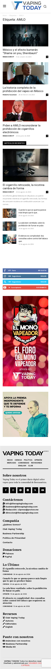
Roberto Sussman (10, 95)
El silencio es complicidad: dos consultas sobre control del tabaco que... (33, 238)
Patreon (9, 553)
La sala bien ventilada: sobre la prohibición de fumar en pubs (25, 589)
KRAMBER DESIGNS (37, 663)
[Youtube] (43, 490)
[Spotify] (20, 490)
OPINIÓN (6, 594)
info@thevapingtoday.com (19, 503)
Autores (9, 621)
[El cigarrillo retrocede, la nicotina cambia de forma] (25, 165)
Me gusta (42, 270)
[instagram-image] (10, 256)
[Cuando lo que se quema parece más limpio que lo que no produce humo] (9, 213)
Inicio (5, 15)
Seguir (43, 276)
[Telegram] (28, 490)
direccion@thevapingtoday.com (21, 513)
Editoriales (10, 624)
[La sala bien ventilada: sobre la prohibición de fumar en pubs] (9, 226)
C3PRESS (25, 665)
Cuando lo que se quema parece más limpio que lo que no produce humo (25, 579)
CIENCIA (6, 584)
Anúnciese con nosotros (17, 641)
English (9, 627)
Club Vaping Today (15, 618)
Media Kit (10, 647)
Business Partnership (16, 644)
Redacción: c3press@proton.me (21, 509)
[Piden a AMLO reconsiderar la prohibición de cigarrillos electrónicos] (25, 111)
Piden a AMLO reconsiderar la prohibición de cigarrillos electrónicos (21, 129)
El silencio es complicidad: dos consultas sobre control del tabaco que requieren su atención (24, 600)
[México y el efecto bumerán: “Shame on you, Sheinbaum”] (25, 35)
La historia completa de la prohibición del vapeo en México (23, 89)
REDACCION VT (8, 57)
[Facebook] (6, 490)
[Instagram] (13, 490)
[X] (35, 490)
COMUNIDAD (8, 574)
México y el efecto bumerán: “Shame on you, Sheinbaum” (20, 51)
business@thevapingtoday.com (21, 506)
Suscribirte (41, 287)
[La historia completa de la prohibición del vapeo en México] (25, 73)
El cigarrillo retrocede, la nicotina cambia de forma (23, 186)
